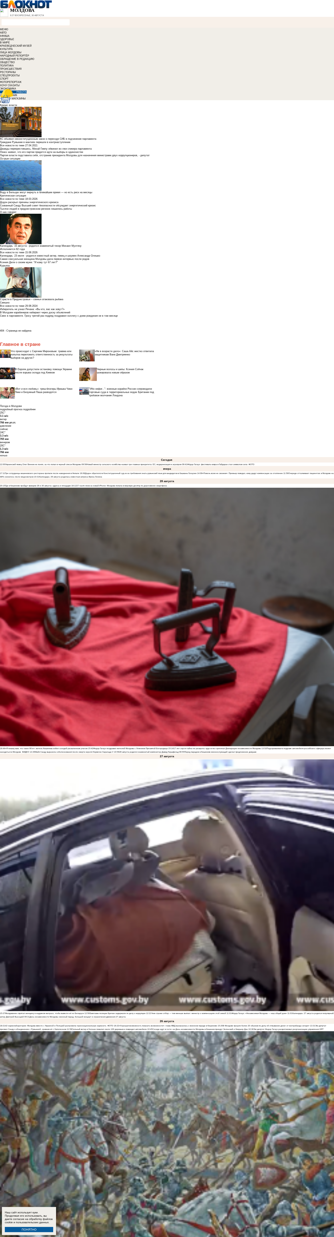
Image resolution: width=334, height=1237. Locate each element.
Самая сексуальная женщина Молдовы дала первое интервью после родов (44, 259)
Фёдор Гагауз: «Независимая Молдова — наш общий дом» (259, 1013)
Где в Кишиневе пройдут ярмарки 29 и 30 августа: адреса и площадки (38, 486)
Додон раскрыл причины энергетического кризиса (29, 202)
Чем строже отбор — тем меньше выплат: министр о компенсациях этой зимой (188, 1013)
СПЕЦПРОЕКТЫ (10, 75)
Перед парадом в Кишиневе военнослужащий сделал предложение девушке (220, 752)
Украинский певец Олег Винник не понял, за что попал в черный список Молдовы (43, 464)
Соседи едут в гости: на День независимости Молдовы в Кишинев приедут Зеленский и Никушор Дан (200, 1029)
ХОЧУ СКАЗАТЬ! (10, 85)
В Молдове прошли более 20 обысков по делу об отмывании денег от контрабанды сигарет (266, 1026)
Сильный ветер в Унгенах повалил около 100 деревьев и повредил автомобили (109, 1029)
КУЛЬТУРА (6, 49)
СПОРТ (4, 78)
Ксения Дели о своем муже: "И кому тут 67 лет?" (29, 262)
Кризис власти (8, 105)
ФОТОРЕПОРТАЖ (10, 82)
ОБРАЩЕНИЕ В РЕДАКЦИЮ (17, 59)
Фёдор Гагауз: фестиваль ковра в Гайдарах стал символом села (217, 464)
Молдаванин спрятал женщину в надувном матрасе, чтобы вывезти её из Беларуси (44, 1013)
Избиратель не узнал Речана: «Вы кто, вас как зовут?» (32, 309)
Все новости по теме (12, 145)
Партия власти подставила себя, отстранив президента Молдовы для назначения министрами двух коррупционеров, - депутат (75, 155)
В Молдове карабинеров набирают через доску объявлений (35, 312)
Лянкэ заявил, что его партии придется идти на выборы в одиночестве (41, 152)
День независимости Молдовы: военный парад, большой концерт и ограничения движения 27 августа (78, 1017)
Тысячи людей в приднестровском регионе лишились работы (36, 208)
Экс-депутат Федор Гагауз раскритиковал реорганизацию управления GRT (289, 1029)
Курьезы (5, 265)
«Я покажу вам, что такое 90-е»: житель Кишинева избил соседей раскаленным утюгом (46, 748)
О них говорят (8, 212)
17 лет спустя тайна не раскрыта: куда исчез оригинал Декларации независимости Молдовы (217, 748)
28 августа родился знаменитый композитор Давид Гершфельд (149, 752)
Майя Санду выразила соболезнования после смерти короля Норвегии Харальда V (74, 752)
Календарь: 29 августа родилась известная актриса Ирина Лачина (70, 477)
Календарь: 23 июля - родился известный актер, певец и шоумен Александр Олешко (50, 255)
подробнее (29, 409)
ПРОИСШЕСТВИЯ (10, 68)
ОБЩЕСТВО (7, 62)
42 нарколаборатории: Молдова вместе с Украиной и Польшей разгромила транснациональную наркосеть (55, 1026)
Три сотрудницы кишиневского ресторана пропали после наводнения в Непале (42, 473)
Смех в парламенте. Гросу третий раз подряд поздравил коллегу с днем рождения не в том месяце (59, 315)
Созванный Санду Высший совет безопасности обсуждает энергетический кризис (48, 205)
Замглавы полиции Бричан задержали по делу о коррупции (118, 1013)
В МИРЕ (5, 42)
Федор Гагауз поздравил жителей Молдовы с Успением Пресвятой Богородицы (130, 748)
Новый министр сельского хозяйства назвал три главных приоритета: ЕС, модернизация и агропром (134, 464)
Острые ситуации (10, 158)
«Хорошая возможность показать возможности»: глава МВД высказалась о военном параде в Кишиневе (168, 1026)
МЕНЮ (4, 29)
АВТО (3, 32)
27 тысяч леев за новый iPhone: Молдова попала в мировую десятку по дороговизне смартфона (122, 486)
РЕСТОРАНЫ (8, 72)
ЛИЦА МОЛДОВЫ (10, 52)
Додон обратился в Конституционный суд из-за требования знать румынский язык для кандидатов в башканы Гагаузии (141, 473)
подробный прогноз (11, 409)
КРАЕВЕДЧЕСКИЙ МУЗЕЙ (16, 45)
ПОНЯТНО (29, 1229)
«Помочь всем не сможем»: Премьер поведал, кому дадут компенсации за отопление (242, 473)
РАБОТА (21, 91)
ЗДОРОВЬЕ (7, 39)
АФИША (4, 35)
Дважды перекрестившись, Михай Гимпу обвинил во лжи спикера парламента (46, 148)
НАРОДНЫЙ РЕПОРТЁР (14, 55)
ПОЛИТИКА (7, 65)
